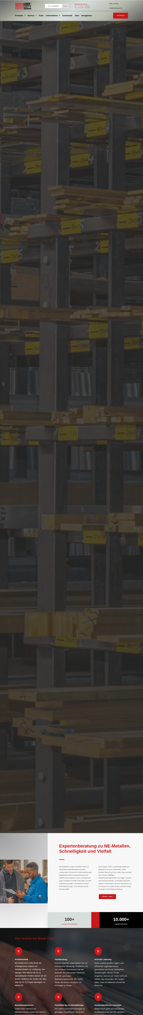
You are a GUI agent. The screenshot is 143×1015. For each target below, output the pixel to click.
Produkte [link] (19, 16)
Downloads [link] (67, 16)
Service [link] (31, 16)
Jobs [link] (77, 16)
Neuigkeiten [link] (86, 16)
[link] (23, 9)
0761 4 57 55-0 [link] (113, 3)
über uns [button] (107, 896)
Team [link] (41, 16)
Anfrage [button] (120, 15)
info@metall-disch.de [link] (115, 8)
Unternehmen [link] (52, 16)
